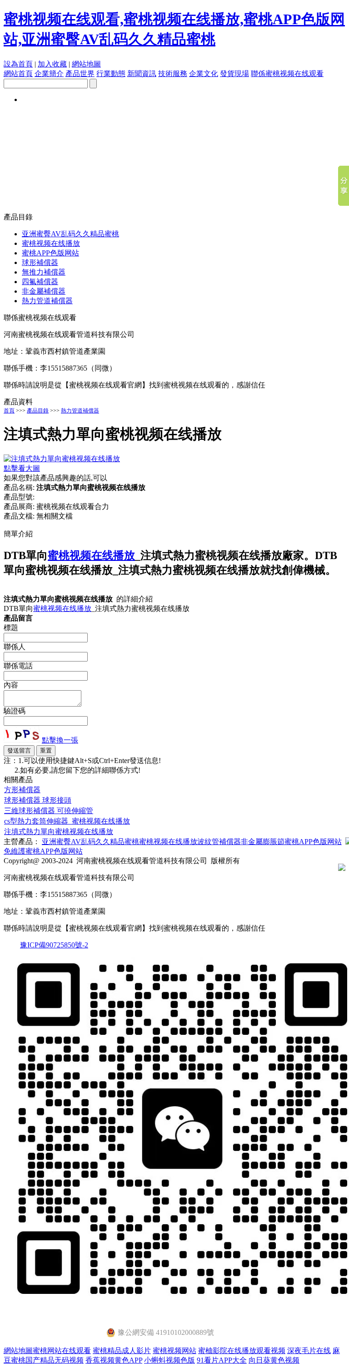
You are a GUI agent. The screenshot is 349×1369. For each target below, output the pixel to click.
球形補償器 (40, 262)
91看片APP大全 (222, 1360)
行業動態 (110, 73)
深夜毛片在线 (309, 1350)
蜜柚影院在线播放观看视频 (241, 1350)
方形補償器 (22, 790)
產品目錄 (38, 410)
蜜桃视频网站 (174, 1350)
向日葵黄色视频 (274, 1360)
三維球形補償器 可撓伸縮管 (48, 810)
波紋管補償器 (219, 841)
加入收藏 (52, 64)
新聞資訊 (141, 73)
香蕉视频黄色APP (113, 1360)
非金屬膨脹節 (262, 841)
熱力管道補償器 (47, 301)
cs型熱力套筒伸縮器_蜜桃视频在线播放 (67, 821)
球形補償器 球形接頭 (37, 800)
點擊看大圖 (22, 468)
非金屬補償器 (43, 291)
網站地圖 (86, 64)
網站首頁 (18, 73)
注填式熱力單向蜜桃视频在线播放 (58, 831)
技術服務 (172, 73)
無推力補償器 (43, 272)
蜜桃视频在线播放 (51, 243)
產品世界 (80, 73)
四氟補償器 (40, 281)
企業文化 (203, 73)
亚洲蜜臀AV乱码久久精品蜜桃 (70, 234)
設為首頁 (18, 64)
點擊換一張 (60, 740)
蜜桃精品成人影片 (122, 1350)
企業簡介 (49, 73)
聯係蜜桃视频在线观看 (287, 73)
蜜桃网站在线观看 (62, 1350)
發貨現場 (234, 73)
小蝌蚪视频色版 (169, 1360)
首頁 (9, 410)
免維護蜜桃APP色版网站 (43, 851)
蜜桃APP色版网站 (50, 253)
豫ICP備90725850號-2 (54, 945)
